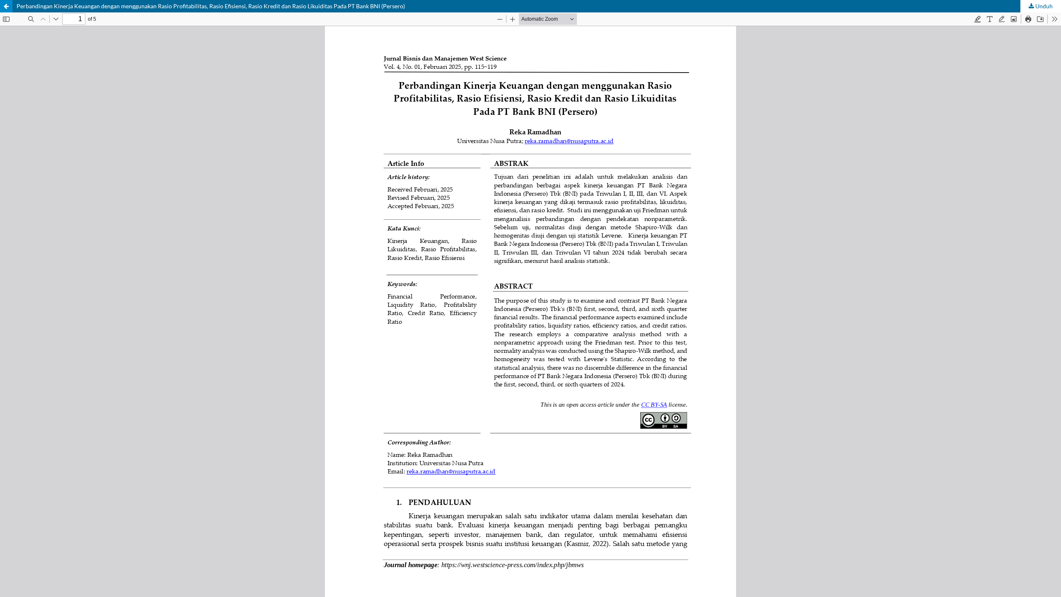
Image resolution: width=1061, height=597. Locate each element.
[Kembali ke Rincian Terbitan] (6, 6)
